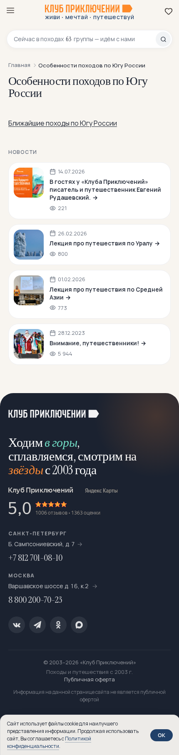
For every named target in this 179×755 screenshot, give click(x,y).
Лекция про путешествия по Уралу (101, 243)
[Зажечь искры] (162, 409)
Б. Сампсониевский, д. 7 (41, 544)
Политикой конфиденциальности (49, 742)
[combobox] (85, 39)
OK (161, 735)
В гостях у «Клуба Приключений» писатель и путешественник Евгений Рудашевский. (105, 189)
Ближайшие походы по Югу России (62, 123)
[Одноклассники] (58, 624)
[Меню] (10, 10)
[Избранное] (168, 11)
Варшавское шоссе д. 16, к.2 (49, 586)
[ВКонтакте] (16, 624)
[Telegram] (37, 624)
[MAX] (79, 624)
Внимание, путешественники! (94, 343)
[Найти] (163, 39)
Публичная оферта (89, 679)
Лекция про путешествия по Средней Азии (106, 293)
